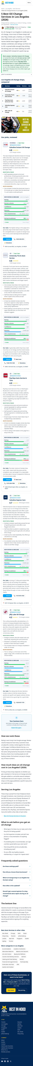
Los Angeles (8, 8)
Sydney (4, 941)
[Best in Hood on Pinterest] (8, 1061)
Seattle (27, 938)
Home (2, 8)
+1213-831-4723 (19, 595)
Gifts (18, 964)
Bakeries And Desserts (22, 951)
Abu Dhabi (5, 933)
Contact (3, 1044)
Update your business (7, 1048)
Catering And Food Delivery (9, 959)
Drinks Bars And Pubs (8, 964)
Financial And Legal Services (10, 962)
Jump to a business (16, 74)
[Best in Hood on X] (10, 1061)
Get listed (11, 990)
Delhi (19, 933)
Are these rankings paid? (11, 866)
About (2, 1040)
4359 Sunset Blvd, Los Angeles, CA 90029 (15, 246)
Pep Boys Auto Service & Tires (9, 100)
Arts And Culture (6, 954)
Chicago (13, 933)
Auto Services (16, 8)
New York (11, 938)
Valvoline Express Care (10, 106)
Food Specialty (24, 962)
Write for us (4, 1050)
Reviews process (5, 1052)
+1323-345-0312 (19, 239)
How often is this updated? (11, 886)
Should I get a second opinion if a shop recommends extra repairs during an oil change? (15, 893)
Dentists (23, 956)
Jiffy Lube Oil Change (8, 111)
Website (7, 239)
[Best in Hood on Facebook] (5, 1061)
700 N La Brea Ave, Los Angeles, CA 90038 (15, 710)
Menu (29, 2)
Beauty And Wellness (19, 954)
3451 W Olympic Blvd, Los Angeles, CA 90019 (16, 603)
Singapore (19, 938)
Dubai (25, 933)
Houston (13, 936)
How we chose (14, 24)
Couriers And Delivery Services (10, 956)
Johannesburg (22, 936)
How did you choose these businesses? (15, 872)
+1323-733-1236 (9, 363)
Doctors (22, 959)
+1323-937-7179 (19, 702)
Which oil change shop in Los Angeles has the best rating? (16, 879)
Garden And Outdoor (8, 967)
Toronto (11, 941)
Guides (3, 1042)
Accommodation (6, 949)
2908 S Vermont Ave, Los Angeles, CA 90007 (15, 366)
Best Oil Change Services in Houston (15, 816)
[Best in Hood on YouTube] (2, 1061)
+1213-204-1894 (9, 483)
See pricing (21, 990)
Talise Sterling (10, 27)
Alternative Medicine (7, 951)
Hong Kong (5, 936)
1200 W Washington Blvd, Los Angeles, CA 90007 (15, 487)
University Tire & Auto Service (9, 95)
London (4, 938)
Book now (17, 359)
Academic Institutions (19, 949)
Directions (8, 243)
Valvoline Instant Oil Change (9, 90)
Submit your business (7, 1046)
